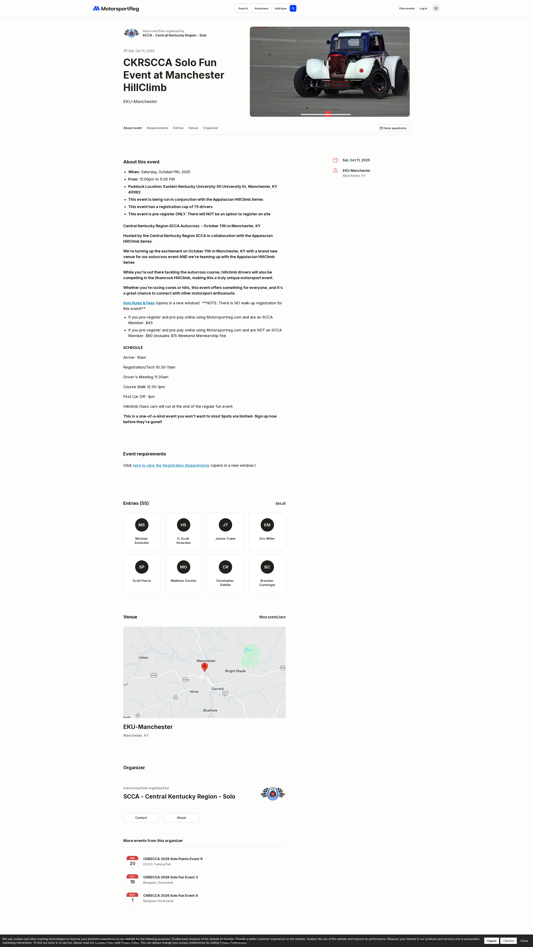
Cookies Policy (104, 942)
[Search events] (293, 8)
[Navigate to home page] (116, 8)
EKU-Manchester (140, 101)
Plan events (407, 8)
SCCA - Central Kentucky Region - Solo (175, 35)
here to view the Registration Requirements (171, 465)
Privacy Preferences (233, 942)
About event (132, 128)
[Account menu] (436, 8)
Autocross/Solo (154, 31)
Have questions (395, 128)
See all (281, 503)
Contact (141, 818)
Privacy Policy (130, 942)
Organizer (210, 128)
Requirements (157, 128)
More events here (272, 616)
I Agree (492, 940)
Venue (193, 128)
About (181, 818)
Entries (178, 128)
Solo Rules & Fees (139, 303)
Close (524, 940)
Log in (423, 8)
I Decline (508, 940)
